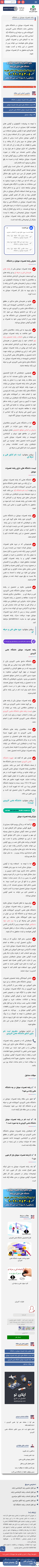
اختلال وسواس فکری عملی (26, 1459)
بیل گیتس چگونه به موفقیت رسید (24, 1468)
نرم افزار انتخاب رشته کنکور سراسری (24, 1496)
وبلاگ (29, 1554)
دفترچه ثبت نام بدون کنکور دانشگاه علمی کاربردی (18, 1032)
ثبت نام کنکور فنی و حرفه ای (18, 456)
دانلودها (34, 1554)
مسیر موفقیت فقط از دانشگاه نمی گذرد (22, 1472)
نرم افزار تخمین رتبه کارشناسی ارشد (24, 1488)
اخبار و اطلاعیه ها (21, 1554)
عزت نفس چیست (29, 1455)
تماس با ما (6, 1554)
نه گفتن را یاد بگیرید (28, 1451)
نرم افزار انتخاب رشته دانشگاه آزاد (24, 1504)
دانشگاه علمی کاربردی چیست (18, 802)
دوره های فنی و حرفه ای (18, 630)
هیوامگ (12, 1554)
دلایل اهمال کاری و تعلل (27, 1463)
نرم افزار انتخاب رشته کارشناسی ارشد (23, 1492)
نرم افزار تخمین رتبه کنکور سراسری (24, 1500)
